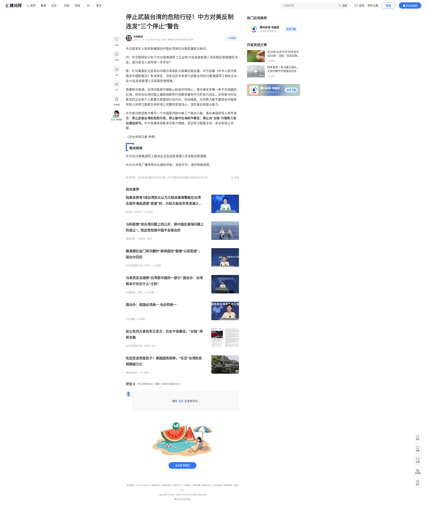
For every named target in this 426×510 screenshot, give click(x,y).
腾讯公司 (178, 499)
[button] (291, 29)
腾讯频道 (228, 485)
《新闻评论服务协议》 (171, 384)
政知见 (129, 212)
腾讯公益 (207, 485)
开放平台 (176, 485)
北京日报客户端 (134, 265)
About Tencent (143, 485)
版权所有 (187, 499)
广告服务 (187, 485)
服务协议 (156, 485)
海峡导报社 (131, 372)
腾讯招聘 (197, 485)
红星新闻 (130, 292)
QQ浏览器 (217, 485)
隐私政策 (166, 485)
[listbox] (182, 280)
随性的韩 (130, 239)
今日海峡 (130, 319)
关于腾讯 (130, 485)
